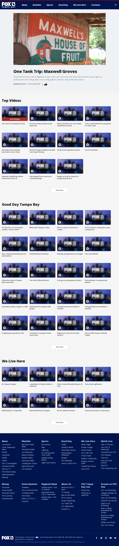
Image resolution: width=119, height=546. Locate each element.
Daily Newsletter (8, 474)
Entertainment (29, 484)
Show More (59, 190)
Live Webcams (27, 452)
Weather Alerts (27, 458)
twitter (101, 538)
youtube (110, 538)
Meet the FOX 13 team (67, 488)
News (5, 441)
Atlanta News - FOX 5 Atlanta (48, 498)
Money (5, 484)
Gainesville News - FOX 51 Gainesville (48, 493)
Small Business (7, 498)
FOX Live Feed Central (106, 461)
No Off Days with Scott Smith (48, 454)
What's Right (86, 444)
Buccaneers (45, 444)
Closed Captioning (68, 501)
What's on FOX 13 (28, 498)
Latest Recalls (7, 490)
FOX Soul (104, 458)
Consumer (6, 455)
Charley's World (67, 447)
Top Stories (6, 444)
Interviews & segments (86, 494)
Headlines (25, 487)
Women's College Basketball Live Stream (107, 517)
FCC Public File (66, 503)
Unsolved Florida (8, 466)
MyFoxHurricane (28, 466)
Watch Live (106, 441)
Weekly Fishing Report (47, 459)
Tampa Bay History (88, 466)
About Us (66, 484)
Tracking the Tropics (29, 463)
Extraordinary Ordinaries (66, 454)
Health (4, 458)
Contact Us (65, 509)
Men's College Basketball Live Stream (106, 510)
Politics (4, 460)
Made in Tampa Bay (88, 458)
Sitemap (5, 477)
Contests (25, 501)
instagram (106, 538)
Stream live (85, 490)
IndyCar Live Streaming (105, 504)
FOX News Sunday (9, 472)
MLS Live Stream (107, 525)
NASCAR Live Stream (109, 501)
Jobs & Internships (68, 495)
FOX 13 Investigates (9, 463)
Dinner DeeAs (86, 450)
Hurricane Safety (28, 460)
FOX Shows (26, 496)
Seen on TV (6, 469)
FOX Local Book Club (30, 490)
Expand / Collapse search (115, 5)
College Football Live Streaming (109, 494)
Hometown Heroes (68, 450)
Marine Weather (28, 455)
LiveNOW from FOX (108, 452)
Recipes (64, 458)
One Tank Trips (87, 453)
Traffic (63, 444)
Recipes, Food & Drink (87, 462)
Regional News (49, 484)
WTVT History (66, 498)
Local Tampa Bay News (8, 448)
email (115, 538)
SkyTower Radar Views (28, 445)
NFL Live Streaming (108, 490)
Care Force (85, 469)
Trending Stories (28, 493)
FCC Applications (67, 506)
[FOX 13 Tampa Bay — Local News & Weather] (9, 5)
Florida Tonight (87, 447)
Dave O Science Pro (68, 463)
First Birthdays (66, 460)
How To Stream (107, 444)
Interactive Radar (28, 449)
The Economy (7, 496)
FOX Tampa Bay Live (109, 468)
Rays (43, 447)
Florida (4, 452)
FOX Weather (27, 469)
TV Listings (65, 492)
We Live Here (88, 441)
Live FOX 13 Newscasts (105, 448)
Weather (26, 441)
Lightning (44, 450)
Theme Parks (86, 456)
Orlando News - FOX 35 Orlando (49, 488)
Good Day (66, 441)
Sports (44, 441)
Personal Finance (8, 493)
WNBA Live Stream (108, 522)
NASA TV (104, 465)
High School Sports (48, 463)
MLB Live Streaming (108, 498)
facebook (97, 538)
